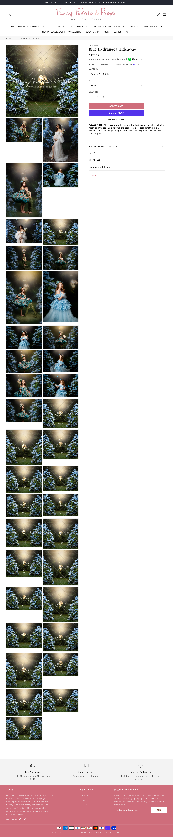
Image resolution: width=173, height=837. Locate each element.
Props (106, 32)
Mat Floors (47, 26)
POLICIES (86, 804)
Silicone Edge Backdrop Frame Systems (61, 32)
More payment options (116, 119)
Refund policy (84, 833)
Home (9, 38)
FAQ (127, 32)
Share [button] (94, 175)
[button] (9, 14)
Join (159, 810)
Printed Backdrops (27, 26)
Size (91, 80)
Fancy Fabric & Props (66, 833)
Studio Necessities (95, 26)
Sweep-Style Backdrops (69, 26)
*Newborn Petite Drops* (120, 26)
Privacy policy (99, 833)
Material (93, 69)
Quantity (93, 92)
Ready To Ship (92, 32)
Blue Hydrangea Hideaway (27, 38)
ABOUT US (86, 795)
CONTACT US (86, 800)
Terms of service (114, 833)
